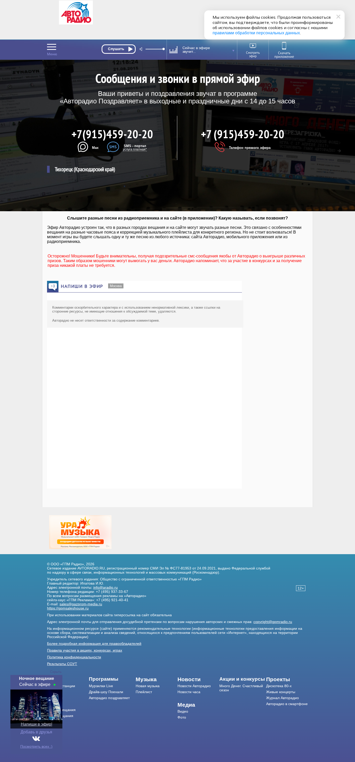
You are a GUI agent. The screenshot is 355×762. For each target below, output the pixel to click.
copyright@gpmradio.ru (272, 622)
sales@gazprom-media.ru (81, 604)
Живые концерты (280, 692)
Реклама (54, 704)
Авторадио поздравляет (109, 698)
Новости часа (189, 692)
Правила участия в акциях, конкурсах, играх (84, 650)
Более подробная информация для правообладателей (94, 643)
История (54, 722)
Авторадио (287, 704)
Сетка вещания (60, 716)
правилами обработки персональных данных (256, 33)
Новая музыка (148, 686)
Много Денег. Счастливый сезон (241, 688)
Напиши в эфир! (36, 724)
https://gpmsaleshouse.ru (68, 608)
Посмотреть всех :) (36, 746)
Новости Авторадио (194, 686)
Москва (116, 286)
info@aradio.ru (105, 587)
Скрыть (56, 672)
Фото (182, 717)
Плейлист (144, 692)
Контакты (55, 698)
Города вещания (61, 710)
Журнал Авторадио (282, 698)
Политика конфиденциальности (74, 657)
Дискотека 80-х (279, 686)
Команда (54, 692)
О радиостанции (61, 686)
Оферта (54, 728)
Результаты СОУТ (62, 664)
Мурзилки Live (101, 686)
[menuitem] (68, 679)
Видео (183, 711)
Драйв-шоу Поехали (106, 692)
